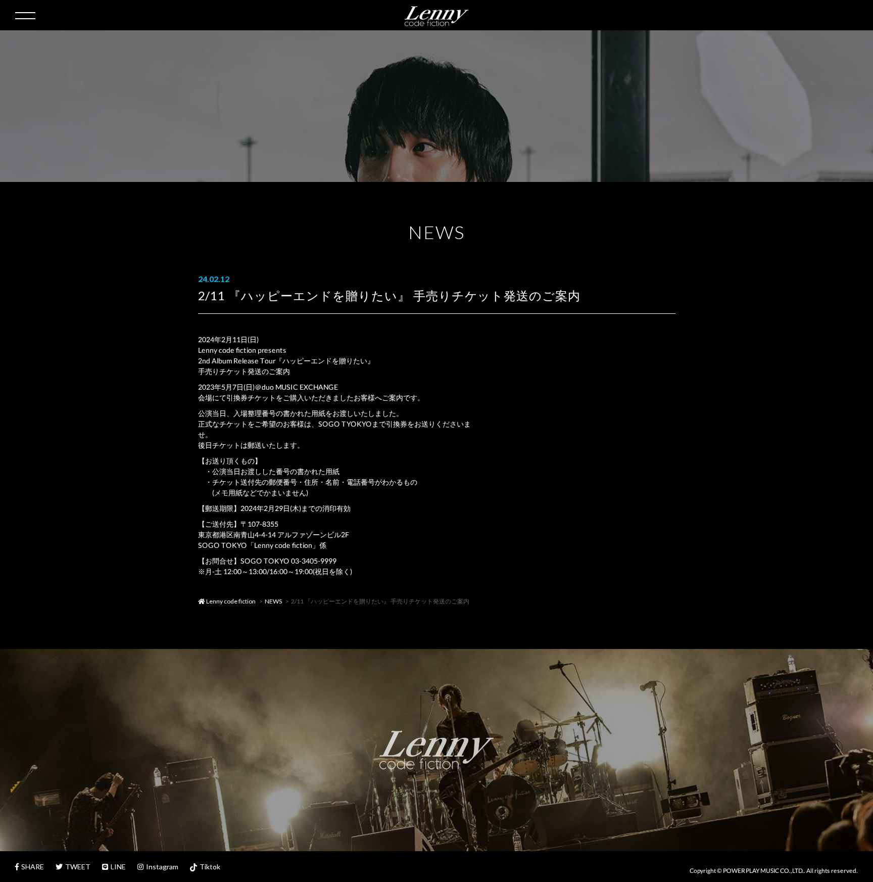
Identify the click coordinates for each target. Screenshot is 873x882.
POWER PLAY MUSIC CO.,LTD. (763, 870)
